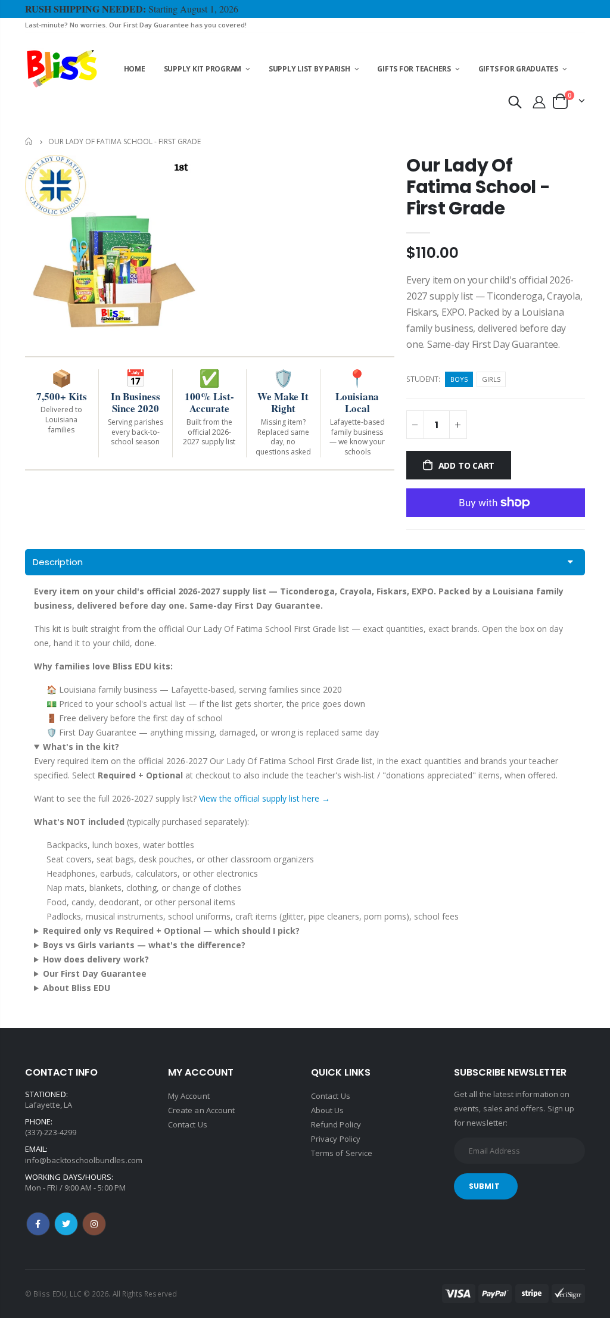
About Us (327, 1110)
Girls (491, 379)
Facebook (38, 1224)
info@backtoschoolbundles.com (83, 1160)
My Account (189, 1095)
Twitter (66, 1224)
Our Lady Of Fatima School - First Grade (478, 186)
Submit (484, 1186)
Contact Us (187, 1124)
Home (29, 141)
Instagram (94, 1224)
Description (58, 562)
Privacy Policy (335, 1138)
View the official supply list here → (264, 798)
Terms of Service (341, 1153)
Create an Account (201, 1110)
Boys (459, 379)
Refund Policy (336, 1124)
